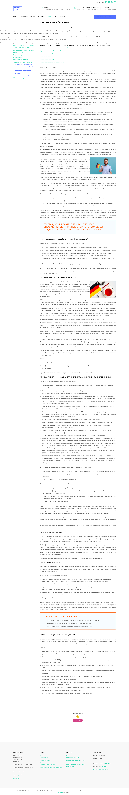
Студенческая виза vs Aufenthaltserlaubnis (52, 51)
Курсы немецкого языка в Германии (23, 50)
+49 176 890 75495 (82, 9)
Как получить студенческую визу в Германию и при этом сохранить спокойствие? (23, 71)
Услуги (15, 16)
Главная (41, 27)
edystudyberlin (20, 775)
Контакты (62, 16)
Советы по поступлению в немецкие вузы (52, 62)
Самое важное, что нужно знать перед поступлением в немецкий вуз (49, 763)
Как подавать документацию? (48, 57)
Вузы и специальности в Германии (23, 45)
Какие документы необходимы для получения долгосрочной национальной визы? (64, 54)
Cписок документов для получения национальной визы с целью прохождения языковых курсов (25, 66)
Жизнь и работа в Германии (21, 47)
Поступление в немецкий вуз (21, 59)
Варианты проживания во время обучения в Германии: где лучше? (51, 768)
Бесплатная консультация (105, 16)
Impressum (16, 778)
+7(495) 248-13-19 (27, 764)
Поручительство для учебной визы (23, 75)
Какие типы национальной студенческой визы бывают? (56, 48)
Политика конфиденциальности (100, 769)
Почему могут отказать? (47, 60)
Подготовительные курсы (28, 16)
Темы (49, 16)
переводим (60, 792)
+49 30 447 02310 (93, 9)
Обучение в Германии (19, 52)
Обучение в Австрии (19, 78)
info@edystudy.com (110, 9)
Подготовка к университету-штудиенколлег (21, 56)
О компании (41, 16)
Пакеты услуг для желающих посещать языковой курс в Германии (76, 756)
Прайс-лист (69, 769)
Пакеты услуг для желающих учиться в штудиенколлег (75, 761)
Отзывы (56, 16)
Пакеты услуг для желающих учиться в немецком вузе (75, 765)
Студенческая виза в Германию (55, 27)
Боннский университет (45, 760)
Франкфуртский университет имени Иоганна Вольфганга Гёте (51, 756)
